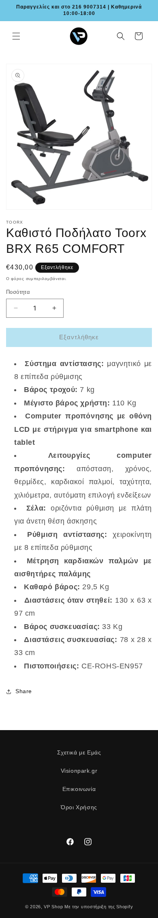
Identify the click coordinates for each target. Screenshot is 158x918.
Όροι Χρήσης (79, 807)
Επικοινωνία (79, 789)
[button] (16, 36)
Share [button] (23, 691)
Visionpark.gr (79, 770)
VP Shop (53, 906)
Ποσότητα (18, 292)
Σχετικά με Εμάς (79, 752)
